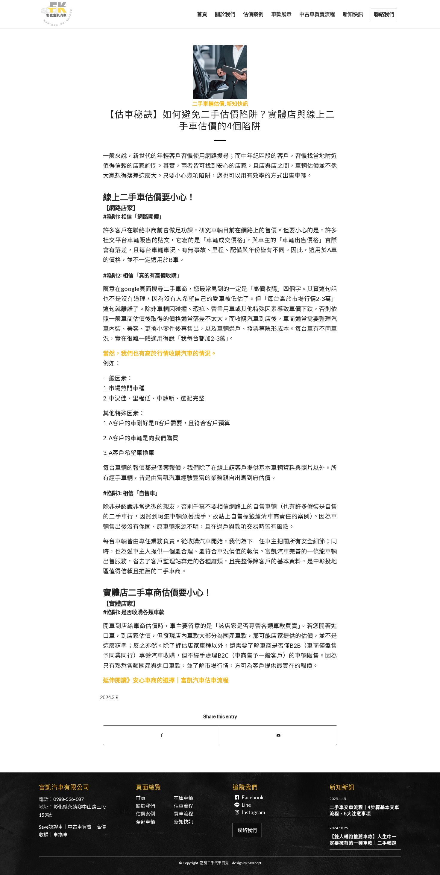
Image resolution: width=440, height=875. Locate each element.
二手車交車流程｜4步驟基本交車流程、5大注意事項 (364, 810)
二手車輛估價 (208, 104)
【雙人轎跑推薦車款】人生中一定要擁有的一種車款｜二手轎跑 (363, 839)
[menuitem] (202, 14)
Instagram (253, 812)
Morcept (254, 863)
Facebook (253, 797)
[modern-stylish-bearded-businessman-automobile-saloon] (220, 72)
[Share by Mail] (278, 735)
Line (246, 805)
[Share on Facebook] (161, 735)
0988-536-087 (68, 799)
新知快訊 (237, 104)
